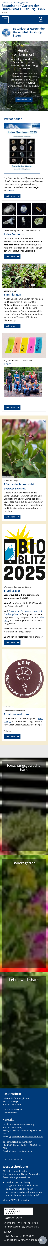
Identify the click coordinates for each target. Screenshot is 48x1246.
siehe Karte (32, 1195)
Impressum (14, 1226)
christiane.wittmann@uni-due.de (27, 1136)
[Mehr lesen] (24, 215)
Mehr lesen (10, 196)
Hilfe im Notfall (29, 1222)
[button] (1, 76)
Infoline (11, 1222)
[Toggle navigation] (5, 19)
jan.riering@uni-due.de (23, 1151)
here (11, 190)
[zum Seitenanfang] (43, 1240)
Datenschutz (32, 1226)
